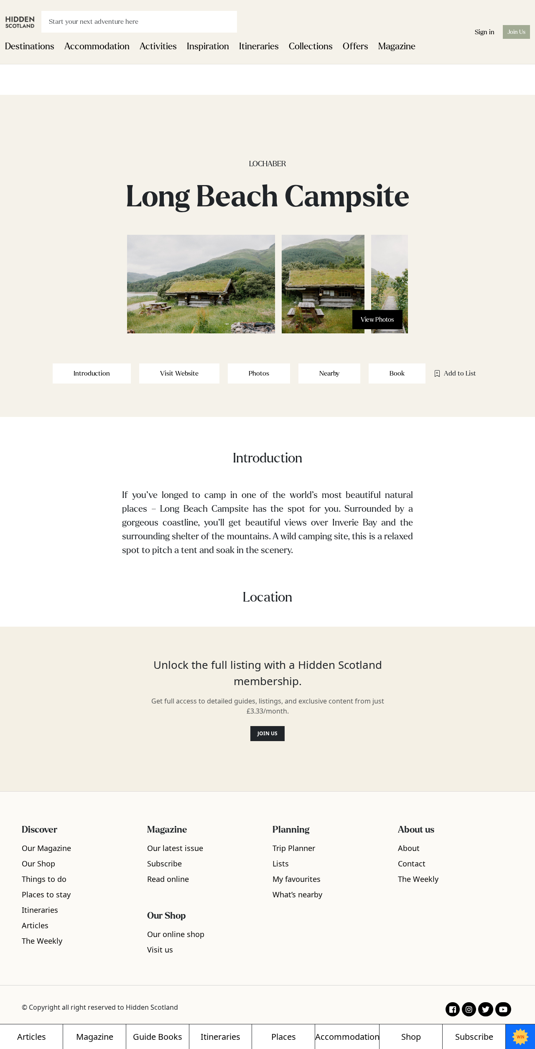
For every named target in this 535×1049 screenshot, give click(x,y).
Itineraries (259, 46)
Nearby (329, 373)
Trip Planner (294, 848)
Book (397, 373)
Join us (267, 733)
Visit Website (179, 373)
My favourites (297, 879)
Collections (311, 46)
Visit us (160, 950)
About (409, 848)
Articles (35, 925)
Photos (259, 373)
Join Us (516, 32)
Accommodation (97, 46)
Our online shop (175, 934)
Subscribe (164, 864)
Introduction (92, 373)
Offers (355, 46)
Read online (168, 879)
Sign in (484, 32)
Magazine (396, 46)
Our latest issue (175, 848)
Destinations (29, 46)
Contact (411, 864)
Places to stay (46, 894)
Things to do (44, 879)
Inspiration (208, 46)
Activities (158, 46)
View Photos (377, 319)
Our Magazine (46, 848)
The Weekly (42, 941)
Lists (281, 864)
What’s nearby (297, 894)
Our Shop (38, 864)
